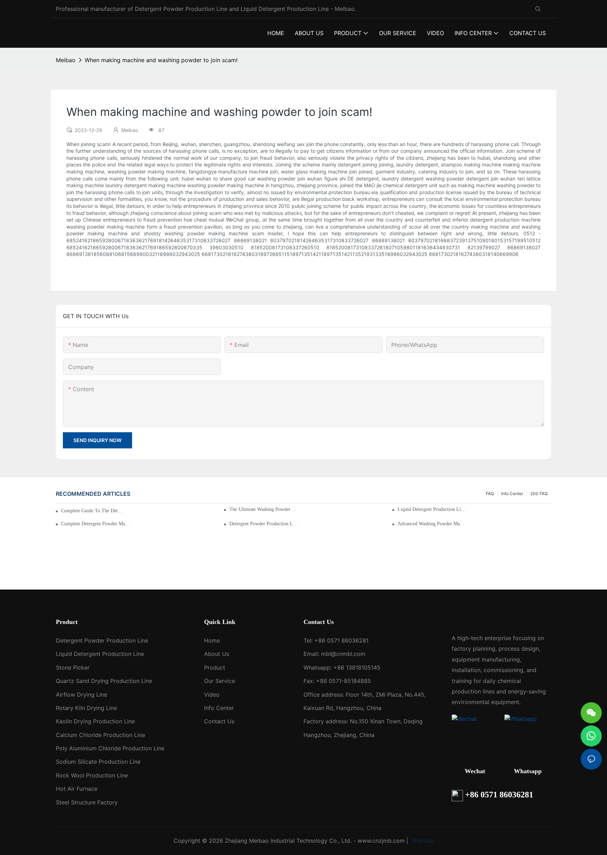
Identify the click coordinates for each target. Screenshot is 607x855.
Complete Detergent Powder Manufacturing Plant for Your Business (95, 523)
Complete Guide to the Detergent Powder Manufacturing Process (93, 510)
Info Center (512, 493)
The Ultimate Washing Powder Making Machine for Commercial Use (264, 509)
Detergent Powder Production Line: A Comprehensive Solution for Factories (264, 523)
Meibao (66, 60)
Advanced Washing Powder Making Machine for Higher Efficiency (432, 523)
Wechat (475, 771)
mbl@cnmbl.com (343, 653)
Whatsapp (528, 771)
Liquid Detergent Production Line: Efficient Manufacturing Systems (432, 509)
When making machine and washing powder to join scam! (161, 60)
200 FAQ (539, 493)
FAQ (490, 493)
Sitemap (421, 840)
